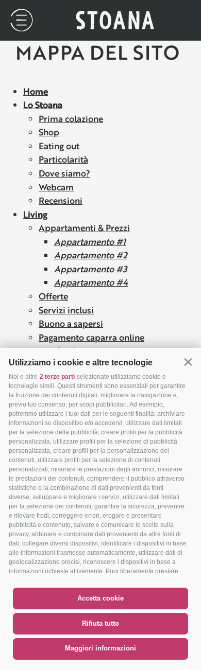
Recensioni (60, 200)
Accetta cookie (100, 598)
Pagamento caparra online (91, 337)
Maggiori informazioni (100, 648)
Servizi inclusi (66, 310)
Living (35, 214)
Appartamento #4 (91, 282)
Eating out (59, 145)
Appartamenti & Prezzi (84, 227)
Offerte (53, 296)
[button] (187, 362)
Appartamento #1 (90, 241)
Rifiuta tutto (100, 623)
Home (35, 91)
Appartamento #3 (90, 268)
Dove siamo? (64, 173)
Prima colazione (71, 118)
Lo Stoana (42, 104)
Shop (49, 132)
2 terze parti (57, 376)
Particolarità (63, 159)
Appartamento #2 (90, 255)
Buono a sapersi (71, 323)
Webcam (56, 187)
